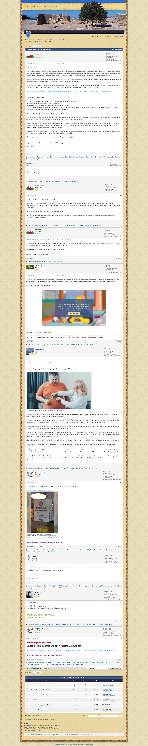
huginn (111, 550)
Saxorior (102, 550)
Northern (34, 159)
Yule (113, 662)
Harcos (34, 552)
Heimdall (86, 550)
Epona (40, 159)
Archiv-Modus (55, 734)
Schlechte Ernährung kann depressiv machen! (42, 700)
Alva (112, 157)
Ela (96, 157)
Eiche (66, 157)
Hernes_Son (47, 225)
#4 (121, 239)
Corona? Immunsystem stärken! (38, 695)
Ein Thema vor (44, 668)
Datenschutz (64, 744)
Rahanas (96, 550)
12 (86, 690)
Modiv (92, 157)
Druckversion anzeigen (33, 715)
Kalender (116, 36)
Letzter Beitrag (105, 685)
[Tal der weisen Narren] (28, 34)
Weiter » (38, 46)
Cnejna (56, 157)
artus (37, 54)
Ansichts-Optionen (117, 49)
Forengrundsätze (94, 36)
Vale (32, 664)
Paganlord (40, 157)
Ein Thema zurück (33, 668)
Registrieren (51, 32)
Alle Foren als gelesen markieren (70, 734)
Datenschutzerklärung (74, 310)
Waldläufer (82, 157)
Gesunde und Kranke (35, 685)
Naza (87, 157)
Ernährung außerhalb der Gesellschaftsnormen (42, 690)
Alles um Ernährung (43, 40)
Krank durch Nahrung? (56, 40)
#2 (121, 169)
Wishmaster (106, 157)
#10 (121, 638)
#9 (121, 602)
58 (86, 685)
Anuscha (83, 664)
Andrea (62, 157)
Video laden (74, 314)
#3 (121, 195)
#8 (121, 566)
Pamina (71, 157)
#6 (121, 359)
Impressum (57, 744)
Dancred (28, 159)
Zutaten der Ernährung (35, 710)
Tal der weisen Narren (31, 40)
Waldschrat (87, 468)
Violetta (46, 157)
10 (86, 695)
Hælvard (67, 588)
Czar (73, 662)
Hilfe (122, 36)
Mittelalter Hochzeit (72, 744)
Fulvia (117, 157)
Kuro (76, 157)
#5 (121, 275)
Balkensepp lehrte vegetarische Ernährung (41, 705)
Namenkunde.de (89, 744)
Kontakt (28, 734)
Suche (103, 36)
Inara (38, 552)
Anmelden (44, 32)
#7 (121, 482)
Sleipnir (28, 552)
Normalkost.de (81, 744)
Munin (115, 586)
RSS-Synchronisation (86, 734)
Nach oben (48, 734)
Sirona (100, 157)
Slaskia (48, 552)
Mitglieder (109, 36)
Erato (51, 157)
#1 (121, 63)
